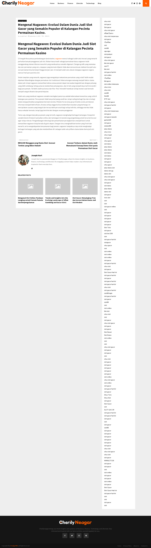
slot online (107, 75)
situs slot (107, 21)
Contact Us (144, 546)
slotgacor (107, 242)
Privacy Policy (127, 546)
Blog (99, 3)
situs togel (108, 135)
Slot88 (106, 96)
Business (61, 3)
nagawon (58, 59)
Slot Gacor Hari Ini (110, 272)
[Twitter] (135, 3)
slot (105, 45)
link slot (107, 69)
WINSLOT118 (109, 460)
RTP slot (107, 99)
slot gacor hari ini (110, 72)
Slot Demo (107, 335)
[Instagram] (137, 3)
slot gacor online (110, 206)
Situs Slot (107, 398)
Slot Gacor (108, 404)
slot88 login (108, 293)
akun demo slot (109, 168)
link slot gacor (109, 63)
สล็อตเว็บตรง (108, 33)
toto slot (107, 198)
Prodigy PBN (14, 546)
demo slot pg (108, 171)
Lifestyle (79, 3)
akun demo (108, 129)
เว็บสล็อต (107, 42)
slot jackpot (108, 54)
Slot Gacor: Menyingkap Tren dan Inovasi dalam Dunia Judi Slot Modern (84, 200)
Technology (90, 3)
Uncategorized (22, 20)
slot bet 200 (108, 233)
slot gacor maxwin (110, 117)
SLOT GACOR (109, 410)
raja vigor (107, 51)
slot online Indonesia (111, 84)
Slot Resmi (108, 332)
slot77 (106, 66)
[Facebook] (132, 3)
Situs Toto (108, 395)
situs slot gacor (109, 30)
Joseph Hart (23, 36)
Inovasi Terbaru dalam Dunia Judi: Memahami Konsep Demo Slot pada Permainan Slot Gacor (82, 146)
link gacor (107, 81)
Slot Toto (107, 227)
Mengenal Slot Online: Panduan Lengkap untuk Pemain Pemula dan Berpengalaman (30, 200)
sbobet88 (107, 126)
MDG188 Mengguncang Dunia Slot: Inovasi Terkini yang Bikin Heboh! (36, 144)
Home (52, 3)
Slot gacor (107, 27)
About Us (136, 546)
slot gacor (107, 24)
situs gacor (108, 141)
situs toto (107, 87)
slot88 (106, 48)
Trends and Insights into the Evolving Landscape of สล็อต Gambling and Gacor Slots (56, 200)
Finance (70, 3)
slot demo (107, 144)
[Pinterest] (140, 3)
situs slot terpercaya (111, 36)
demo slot (107, 174)
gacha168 (107, 120)
